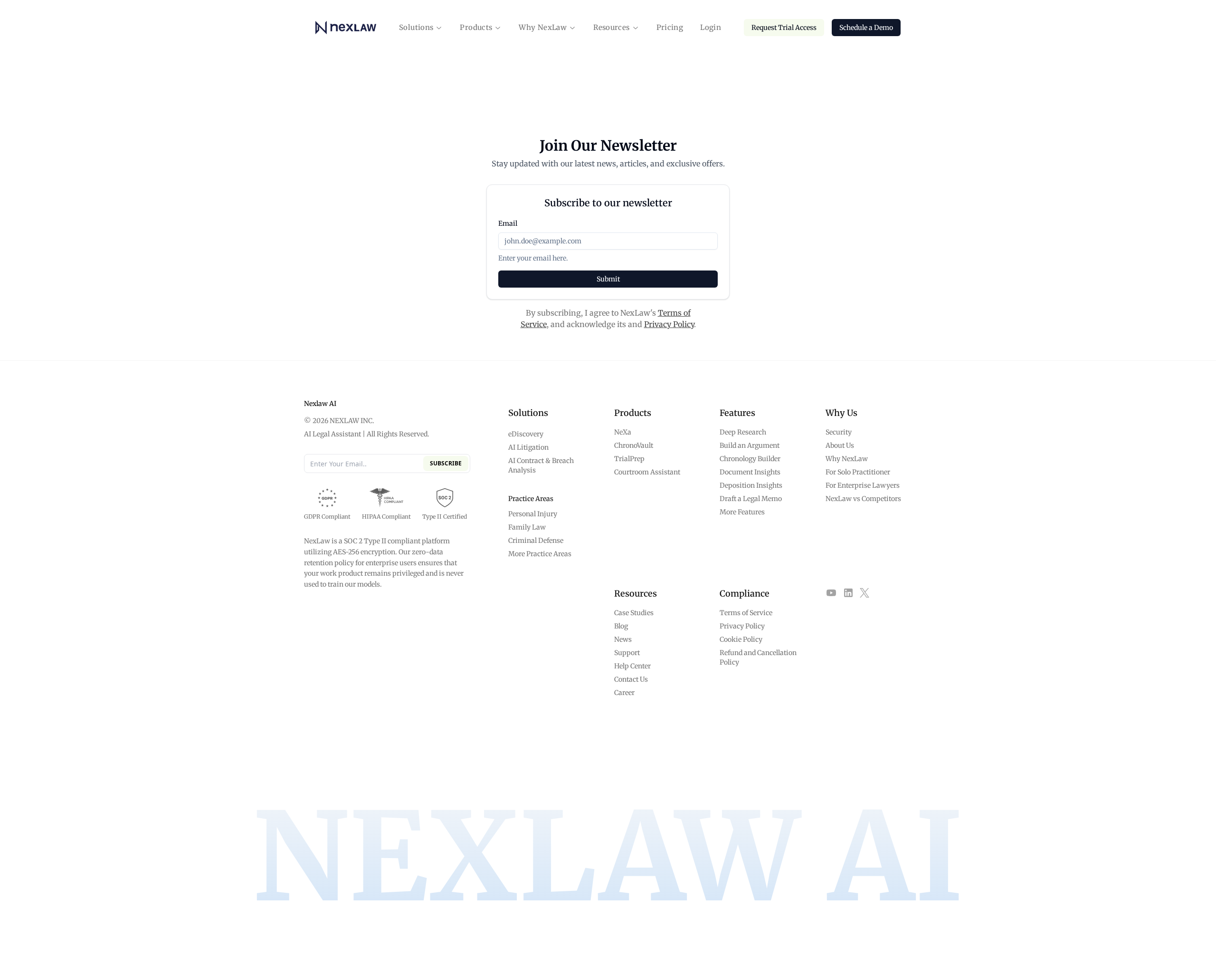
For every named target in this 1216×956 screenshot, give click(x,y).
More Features (742, 512)
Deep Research (743, 432)
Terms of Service (746, 612)
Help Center (632, 666)
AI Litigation (528, 447)
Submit (608, 279)
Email (507, 223)
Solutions (416, 27)
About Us (840, 445)
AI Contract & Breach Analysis (541, 465)
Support (627, 652)
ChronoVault (633, 445)
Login (710, 27)
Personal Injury (532, 514)
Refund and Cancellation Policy (758, 657)
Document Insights (750, 472)
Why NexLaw (543, 27)
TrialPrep (629, 458)
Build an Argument (749, 445)
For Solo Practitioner (858, 472)
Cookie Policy (741, 639)
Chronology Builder (750, 458)
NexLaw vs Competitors (863, 498)
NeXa (622, 432)
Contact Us (631, 679)
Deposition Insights (751, 485)
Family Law (527, 527)
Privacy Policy (669, 324)
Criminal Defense (535, 540)
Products (476, 27)
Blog (621, 626)
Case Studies (634, 612)
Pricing (670, 27)
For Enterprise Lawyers (863, 485)
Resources (611, 27)
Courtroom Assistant (647, 472)
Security (839, 432)
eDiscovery (525, 434)
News (623, 639)
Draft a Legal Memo (751, 498)
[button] (421, 27)
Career (624, 692)
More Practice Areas (539, 554)
